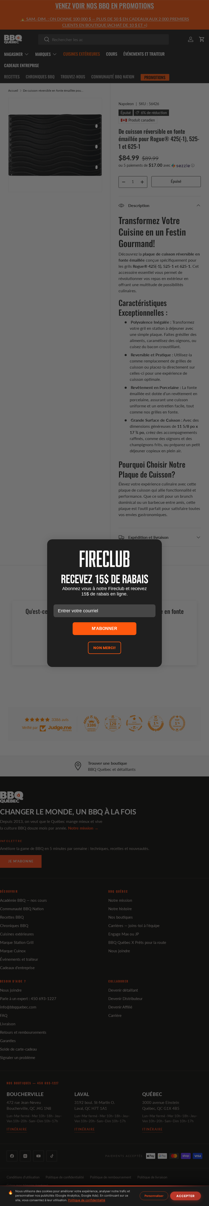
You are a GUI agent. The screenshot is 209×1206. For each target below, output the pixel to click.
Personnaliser (154, 1196)
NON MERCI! (104, 647)
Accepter (185, 1196)
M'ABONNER (104, 628)
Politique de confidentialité (86, 1200)
